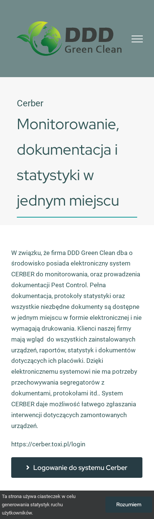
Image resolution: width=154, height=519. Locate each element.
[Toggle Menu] (137, 39)
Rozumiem (128, 504)
